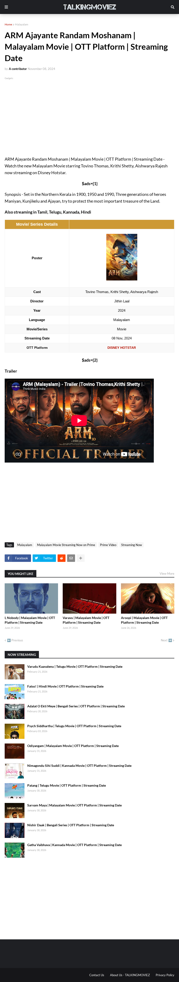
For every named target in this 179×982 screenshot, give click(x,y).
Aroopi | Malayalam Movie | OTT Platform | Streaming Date (144, 620)
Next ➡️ (166, 640)
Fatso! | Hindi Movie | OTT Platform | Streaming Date (65, 686)
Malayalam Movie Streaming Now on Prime (66, 545)
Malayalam (21, 24)
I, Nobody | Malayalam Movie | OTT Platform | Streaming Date (30, 620)
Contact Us (96, 975)
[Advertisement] (89, 113)
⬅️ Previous (15, 640)
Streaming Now (131, 545)
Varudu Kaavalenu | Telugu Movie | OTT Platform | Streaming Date (74, 666)
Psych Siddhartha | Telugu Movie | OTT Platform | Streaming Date (74, 726)
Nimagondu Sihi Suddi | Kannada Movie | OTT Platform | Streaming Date (79, 766)
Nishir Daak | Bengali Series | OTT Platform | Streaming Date (70, 825)
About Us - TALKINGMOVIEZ (130, 975)
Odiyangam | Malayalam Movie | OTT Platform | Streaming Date (73, 746)
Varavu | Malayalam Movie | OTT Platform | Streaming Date (86, 620)
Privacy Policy (165, 975)
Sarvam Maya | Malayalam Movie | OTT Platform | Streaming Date (74, 805)
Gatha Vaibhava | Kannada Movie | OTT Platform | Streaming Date (74, 845)
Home (8, 24)
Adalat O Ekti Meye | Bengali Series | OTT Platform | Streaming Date (76, 706)
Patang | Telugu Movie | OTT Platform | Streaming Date (66, 785)
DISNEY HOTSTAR (121, 347)
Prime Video (108, 545)
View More (167, 573)
